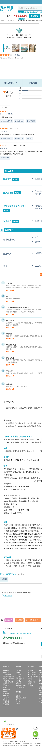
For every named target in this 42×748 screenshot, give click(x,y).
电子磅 (18, 702)
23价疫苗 (18, 674)
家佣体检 (6, 693)
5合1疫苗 (18, 680)
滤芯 (29, 684)
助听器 (18, 703)
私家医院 (9, 620)
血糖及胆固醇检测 (21, 698)
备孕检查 (6, 686)
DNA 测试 (6, 695)
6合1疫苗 (18, 682)
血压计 (18, 696)
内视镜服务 (6, 689)
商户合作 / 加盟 (27, 743)
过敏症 (5, 687)
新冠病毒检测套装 (8, 678)
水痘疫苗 (18, 684)
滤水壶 (30, 678)
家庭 (31, 745)
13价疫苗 (18, 676)
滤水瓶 (30, 680)
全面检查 (6, 670)
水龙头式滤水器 (33, 676)
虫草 (40, 676)
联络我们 (38, 743)
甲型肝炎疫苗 (20, 678)
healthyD (38, 745)
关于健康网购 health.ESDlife (11, 743)
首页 (8, 15)
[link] (9, 724)
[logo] (6, 12)
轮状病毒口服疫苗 (21, 686)
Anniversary (23, 745)
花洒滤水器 (31, 682)
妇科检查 (6, 672)
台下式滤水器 (32, 674)
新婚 (15, 745)
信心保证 (19, 620)
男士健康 (6, 680)
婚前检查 (6, 684)
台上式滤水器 (32, 672)
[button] (37, 48)
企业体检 (6, 705)
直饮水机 (31, 670)
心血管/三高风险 (8, 682)
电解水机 (31, 686)
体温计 (18, 700)
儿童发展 (6, 703)
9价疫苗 (18, 672)
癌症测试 (6, 691)
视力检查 (6, 697)
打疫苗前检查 (7, 674)
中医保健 (6, 701)
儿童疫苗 (18, 670)
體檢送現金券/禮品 (31, 12)
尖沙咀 (4, 579)
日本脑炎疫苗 (20, 687)
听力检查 (6, 699)
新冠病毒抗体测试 (8, 676)
